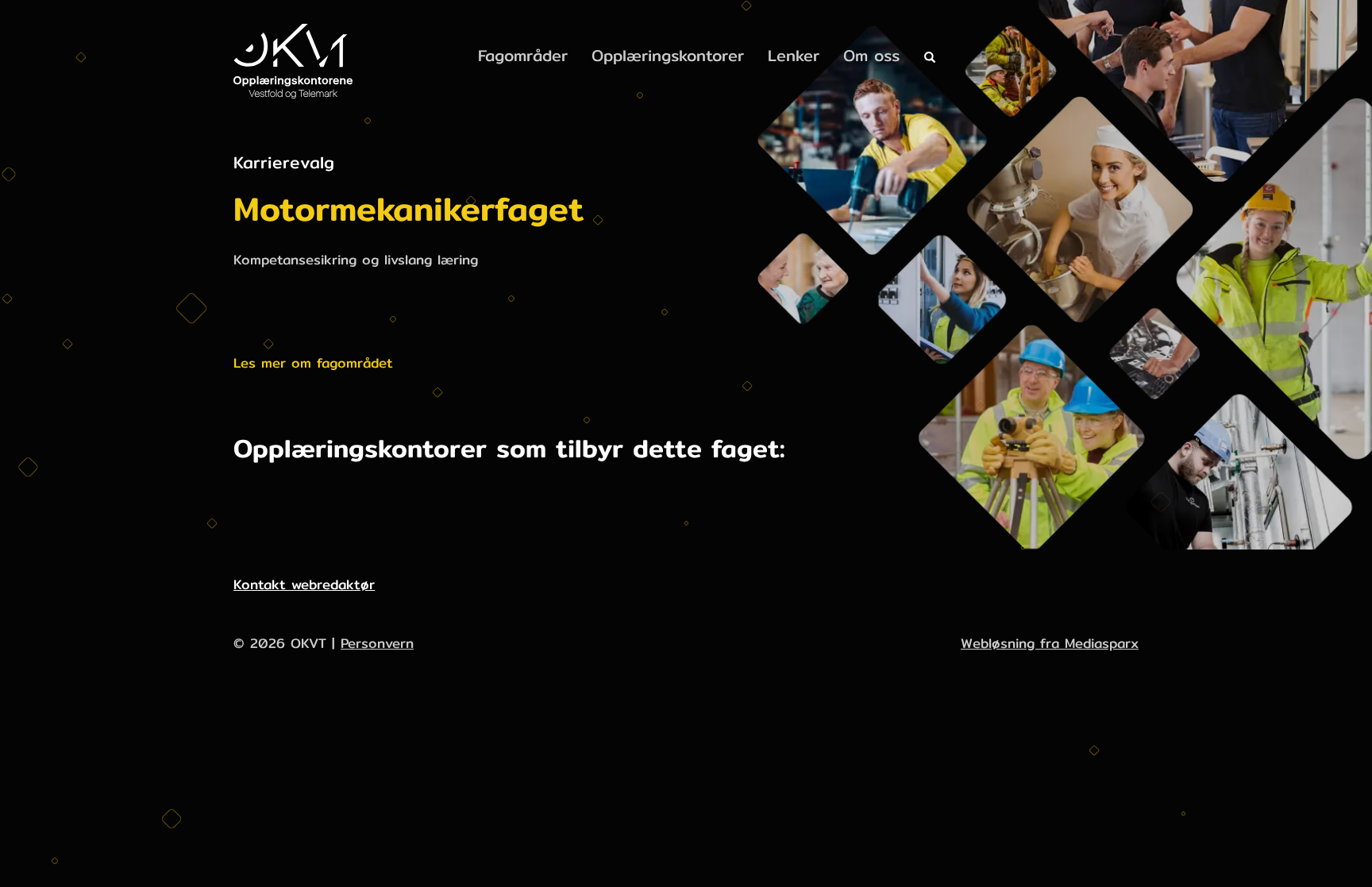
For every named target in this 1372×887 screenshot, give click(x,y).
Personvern (377, 643)
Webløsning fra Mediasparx (1050, 643)
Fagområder (523, 55)
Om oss (871, 55)
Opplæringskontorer (668, 55)
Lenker (793, 55)
